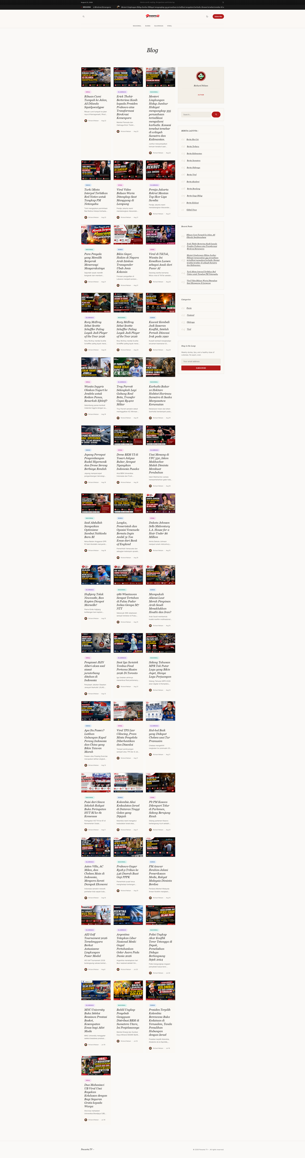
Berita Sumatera (193, 160)
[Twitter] (223, 2)
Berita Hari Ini (193, 139)
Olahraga (158, 26)
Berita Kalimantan (194, 153)
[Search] (83, 16)
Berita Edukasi (193, 203)
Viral (169, 26)
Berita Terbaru (193, 146)
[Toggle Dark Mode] (207, 16)
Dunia (147, 26)
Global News (192, 210)
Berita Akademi (193, 181)
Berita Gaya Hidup (194, 196)
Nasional (137, 26)
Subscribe (218, 16)
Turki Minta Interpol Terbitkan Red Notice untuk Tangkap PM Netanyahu (202, 272)
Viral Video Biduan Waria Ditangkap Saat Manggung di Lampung (202, 281)
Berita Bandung (193, 188)
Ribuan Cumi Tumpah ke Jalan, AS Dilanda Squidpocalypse (201, 236)
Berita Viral (191, 174)
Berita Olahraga (193, 167)
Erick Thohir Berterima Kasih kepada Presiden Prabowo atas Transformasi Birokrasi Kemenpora (202, 246)
